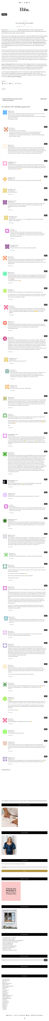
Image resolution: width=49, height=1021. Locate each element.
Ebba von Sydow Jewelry (7, 986)
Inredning (4, 991)
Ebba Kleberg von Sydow (27, 26)
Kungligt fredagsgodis (7, 995)
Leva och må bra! (11, 434)
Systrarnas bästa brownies (7, 944)
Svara (46, 109)
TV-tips (4, 1009)
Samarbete (5, 1002)
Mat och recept (5, 997)
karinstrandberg (11, 480)
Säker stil (4, 1003)
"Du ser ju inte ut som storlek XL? (9, 947)
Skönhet (4, 1005)
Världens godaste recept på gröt (9, 939)
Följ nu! (24, 870)
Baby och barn (5, 980)
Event (4, 988)
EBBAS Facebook (24, 966)
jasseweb (10, 177)
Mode (4, 999)
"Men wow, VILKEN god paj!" (8, 943)
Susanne (9, 757)
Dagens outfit (5, 984)
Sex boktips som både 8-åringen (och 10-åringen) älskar (13, 940)
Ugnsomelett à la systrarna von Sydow (10, 950)
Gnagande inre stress (13, 29)
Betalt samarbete (6, 983)
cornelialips (10, 162)
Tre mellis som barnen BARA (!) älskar (10, 945)
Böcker (4, 982)
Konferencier (5, 992)
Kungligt (4, 994)
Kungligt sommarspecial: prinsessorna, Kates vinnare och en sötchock (12, 99)
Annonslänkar (5, 979)
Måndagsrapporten (6, 998)
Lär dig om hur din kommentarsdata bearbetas (37, 800)
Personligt (4, 1001)
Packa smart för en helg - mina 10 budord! (10, 941)
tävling (4, 1006)
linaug (9, 697)
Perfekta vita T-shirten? (7, 948)
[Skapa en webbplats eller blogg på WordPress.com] (24, 1018)
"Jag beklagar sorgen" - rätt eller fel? (9, 937)
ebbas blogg (5, 987)
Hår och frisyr (5, 990)
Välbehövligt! (43, 98)
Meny (5, 14)
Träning (4, 1007)
